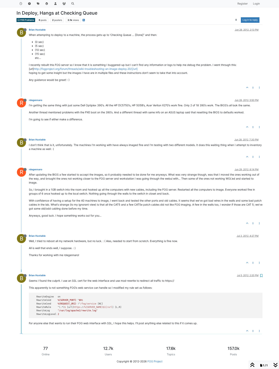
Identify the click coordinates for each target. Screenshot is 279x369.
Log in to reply (250, 19)
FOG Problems (27, 20)
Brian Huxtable (37, 29)
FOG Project (154, 361)
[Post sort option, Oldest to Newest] (236, 20)
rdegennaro (35, 100)
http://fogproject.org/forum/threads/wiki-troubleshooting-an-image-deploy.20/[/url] (86, 68)
